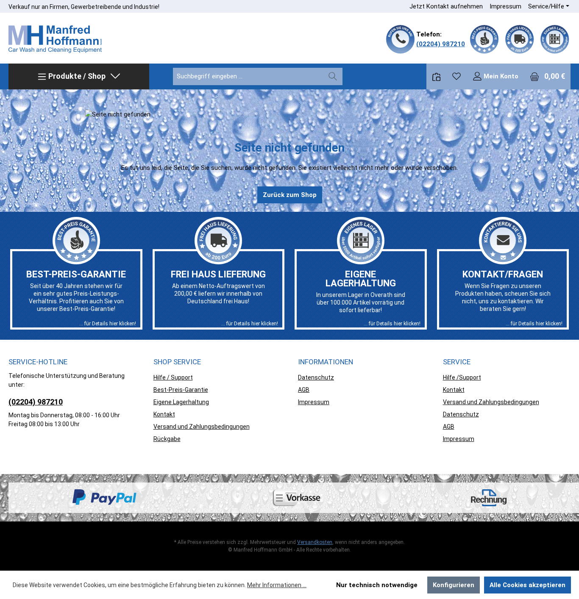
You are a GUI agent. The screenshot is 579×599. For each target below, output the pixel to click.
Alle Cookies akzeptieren (527, 585)
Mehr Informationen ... (276, 585)
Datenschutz (316, 377)
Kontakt (164, 414)
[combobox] (248, 76)
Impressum (505, 6)
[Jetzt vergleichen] (436, 76)
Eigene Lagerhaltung (181, 402)
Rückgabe (167, 438)
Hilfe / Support (173, 377)
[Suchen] (332, 76)
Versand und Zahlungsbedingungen (201, 426)
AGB (303, 389)
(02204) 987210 (440, 44)
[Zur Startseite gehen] (55, 39)
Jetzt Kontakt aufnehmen (446, 6)
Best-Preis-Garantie (180, 389)
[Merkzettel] (456, 76)
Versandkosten (314, 542)
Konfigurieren (453, 585)
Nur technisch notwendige (377, 585)
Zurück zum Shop (290, 195)
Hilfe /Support (462, 377)
